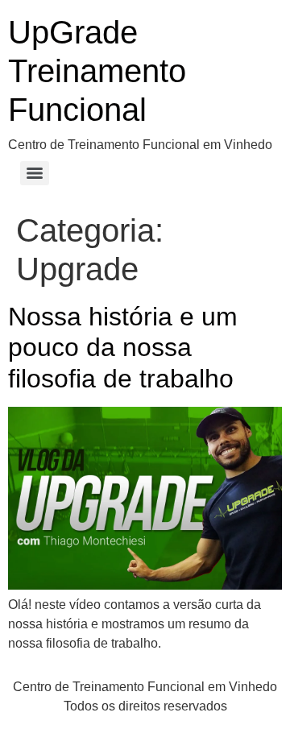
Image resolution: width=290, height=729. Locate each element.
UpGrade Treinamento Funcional (97, 70)
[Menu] (34, 173)
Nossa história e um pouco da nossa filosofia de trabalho (123, 347)
